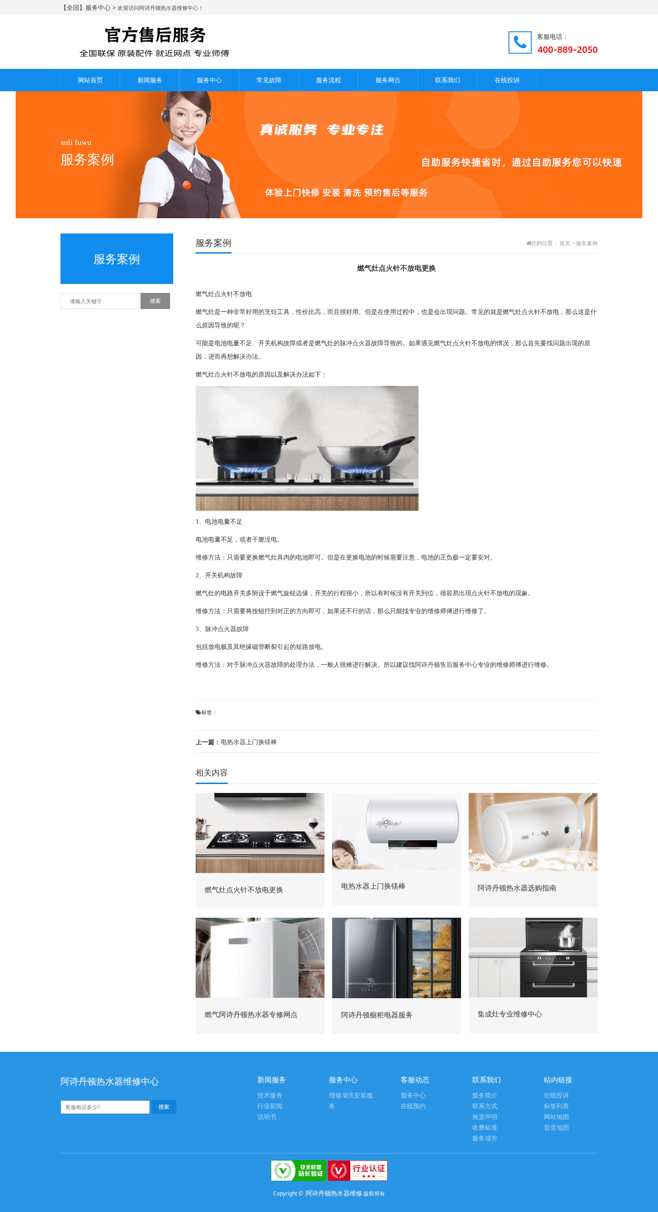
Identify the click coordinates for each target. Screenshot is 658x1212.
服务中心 (209, 80)
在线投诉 (507, 80)
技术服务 (269, 1095)
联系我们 (447, 80)
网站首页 (90, 80)
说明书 (266, 1117)
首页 (565, 243)
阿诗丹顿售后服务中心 (446, 664)
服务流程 (328, 80)
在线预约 (413, 1106)
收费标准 (484, 1127)
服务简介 (484, 1095)
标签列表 (556, 1106)
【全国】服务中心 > (89, 7)
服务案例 (587, 243)
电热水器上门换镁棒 (236, 741)
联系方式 (484, 1106)
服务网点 (388, 80)
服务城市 (484, 1138)
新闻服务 (149, 80)
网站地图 (556, 1117)
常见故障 (269, 80)
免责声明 (484, 1117)
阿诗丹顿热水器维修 (334, 1193)
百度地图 (556, 1127)
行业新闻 (269, 1106)
